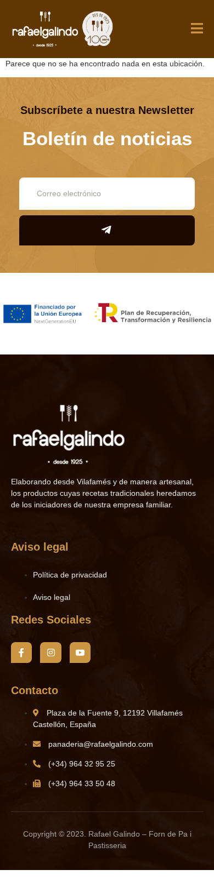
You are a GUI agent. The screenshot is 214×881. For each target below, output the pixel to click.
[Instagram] (50, 652)
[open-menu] (197, 29)
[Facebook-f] (21, 652)
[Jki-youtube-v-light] (80, 652)
